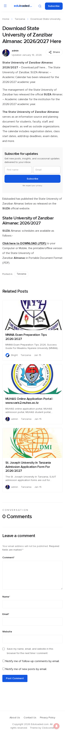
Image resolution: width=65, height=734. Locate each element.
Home (5, 19)
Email (5, 614)
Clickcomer (48, 728)
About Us (15, 717)
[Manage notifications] (56, 726)
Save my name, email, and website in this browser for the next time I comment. (30, 651)
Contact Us (30, 717)
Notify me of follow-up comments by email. (32, 661)
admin (15, 50)
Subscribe (54, 6)
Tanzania (20, 19)
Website (7, 631)
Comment (8, 557)
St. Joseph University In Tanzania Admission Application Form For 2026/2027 (28, 466)
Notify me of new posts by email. (26, 669)
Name (6, 597)
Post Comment (15, 678)
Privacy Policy (47, 717)
